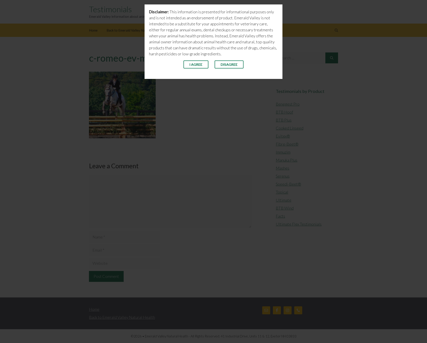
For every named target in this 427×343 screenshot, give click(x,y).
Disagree (229, 64)
